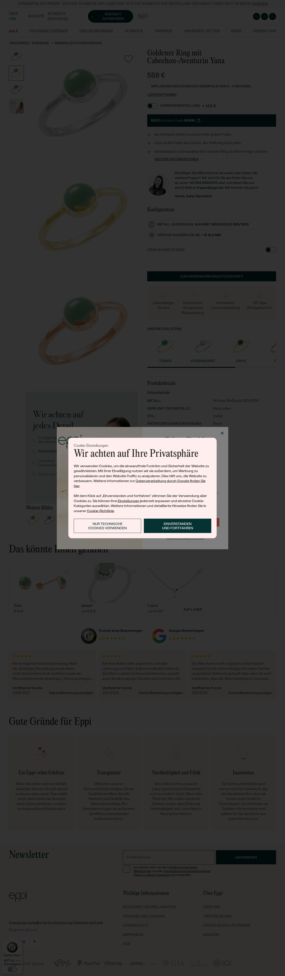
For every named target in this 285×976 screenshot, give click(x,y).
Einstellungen (128, 501)
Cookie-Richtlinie (100, 511)
